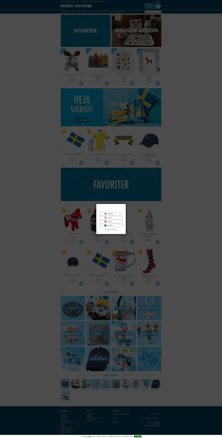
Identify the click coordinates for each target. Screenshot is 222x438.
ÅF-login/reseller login (111, 229)
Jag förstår (138, 436)
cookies (89, 436)
